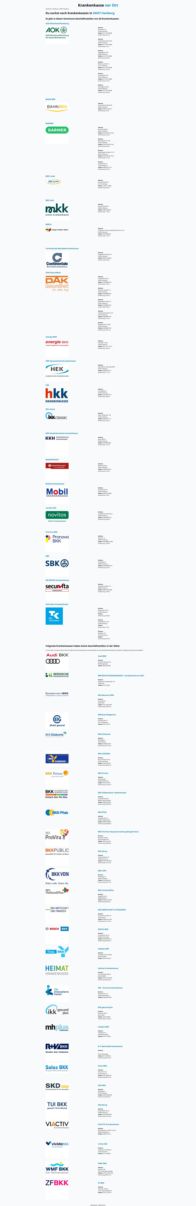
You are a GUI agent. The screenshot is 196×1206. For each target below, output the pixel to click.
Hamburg (55, 9)
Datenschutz (102, 1205)
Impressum (94, 1205)
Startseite (48, 9)
